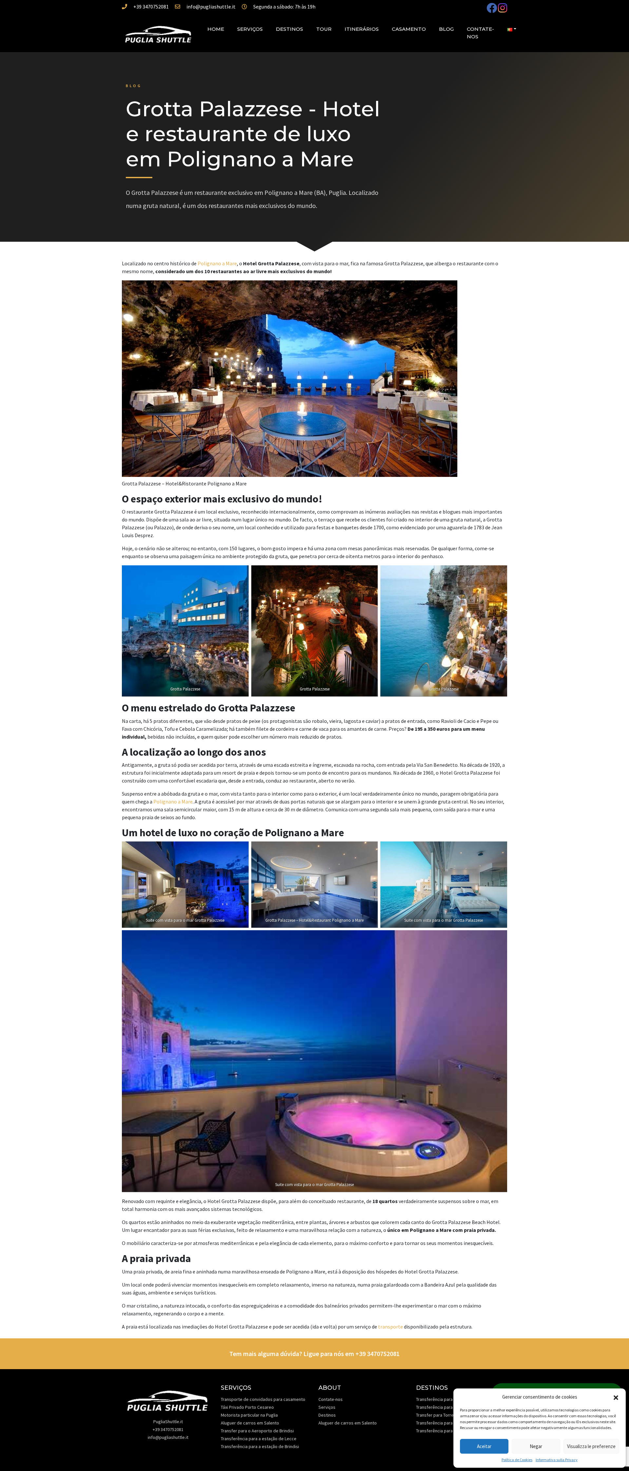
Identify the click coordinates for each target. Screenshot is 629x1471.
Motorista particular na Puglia (249, 1415)
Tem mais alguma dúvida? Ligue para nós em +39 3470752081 (314, 1353)
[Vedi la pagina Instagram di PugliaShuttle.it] (502, 10)
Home (215, 29)
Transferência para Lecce (441, 1399)
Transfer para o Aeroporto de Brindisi (257, 1431)
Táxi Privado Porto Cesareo (247, 1407)
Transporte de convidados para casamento (263, 1399)
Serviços (250, 29)
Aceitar (484, 1446)
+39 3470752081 (151, 6)
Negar (536, 1446)
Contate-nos (480, 33)
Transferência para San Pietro (445, 1431)
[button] (616, 1397)
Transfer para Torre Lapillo (441, 1415)
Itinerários (362, 29)
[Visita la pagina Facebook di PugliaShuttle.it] (492, 10)
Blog (446, 29)
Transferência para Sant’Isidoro (447, 1407)
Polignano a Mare (217, 263)
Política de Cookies (517, 1459)
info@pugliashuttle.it (211, 6)
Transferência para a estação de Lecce (258, 1439)
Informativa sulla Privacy (557, 1459)
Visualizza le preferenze (591, 1446)
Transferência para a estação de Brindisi (260, 1446)
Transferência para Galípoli (442, 1423)
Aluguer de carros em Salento (250, 1423)
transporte (390, 1326)
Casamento (409, 29)
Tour (324, 29)
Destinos (289, 29)
